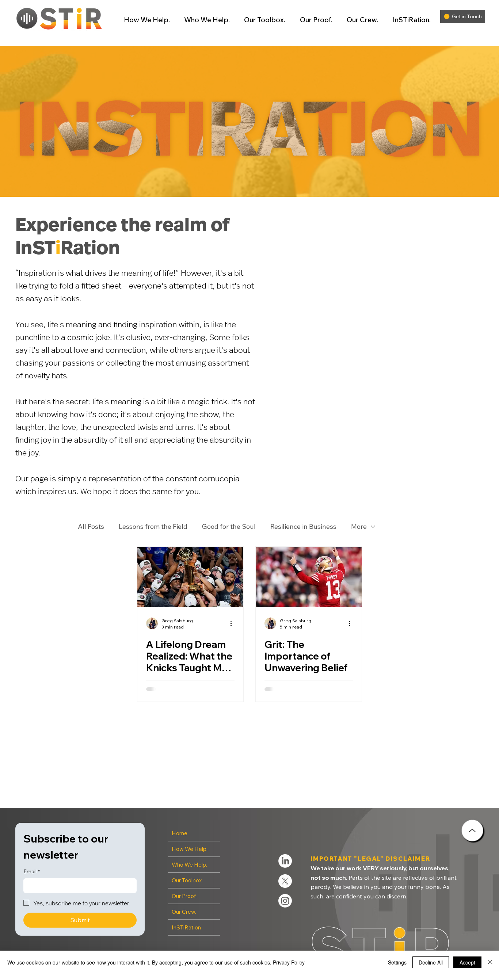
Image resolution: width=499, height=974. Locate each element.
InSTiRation (186, 927)
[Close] (472, 830)
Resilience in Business (303, 527)
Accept (467, 962)
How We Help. (189, 848)
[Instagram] (285, 901)
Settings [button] (397, 962)
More (359, 527)
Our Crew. (184, 911)
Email (31, 871)
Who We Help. (189, 864)
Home (179, 833)
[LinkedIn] (285, 861)
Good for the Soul (229, 527)
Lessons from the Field (153, 527)
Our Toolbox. (187, 880)
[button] (143, 20)
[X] (285, 881)
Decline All (431, 962)
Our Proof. (184, 896)
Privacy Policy (289, 962)
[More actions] (233, 623)
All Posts (91, 527)
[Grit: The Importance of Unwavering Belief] (309, 577)
